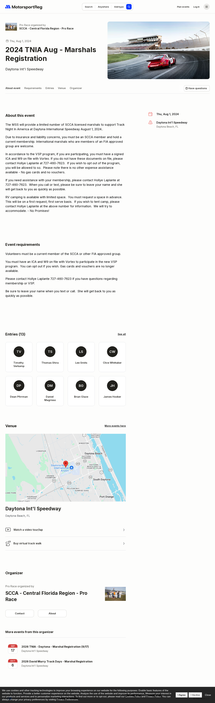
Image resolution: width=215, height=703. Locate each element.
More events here (115, 425)
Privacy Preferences (67, 699)
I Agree (182, 695)
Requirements (32, 88)
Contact (20, 613)
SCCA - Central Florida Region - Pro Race (46, 28)
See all (122, 334)
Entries (50, 88)
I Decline (195, 695)
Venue (62, 88)
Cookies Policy (133, 696)
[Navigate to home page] (23, 6)
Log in (196, 6)
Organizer (76, 88)
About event (12, 88)
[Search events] (129, 6)
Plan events (183, 6)
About (52, 613)
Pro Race (24, 25)
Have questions (197, 88)
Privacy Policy (153, 696)
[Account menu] (207, 7)
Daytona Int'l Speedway (24, 69)
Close (208, 695)
